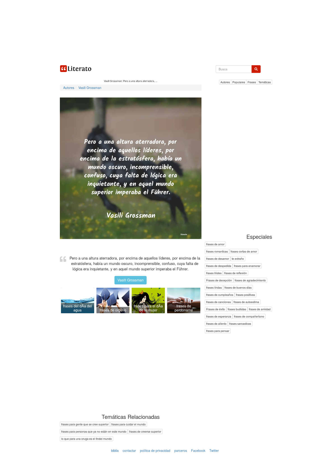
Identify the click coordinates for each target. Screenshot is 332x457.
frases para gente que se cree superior (85, 424)
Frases (252, 82)
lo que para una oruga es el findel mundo (86, 439)
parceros (180, 450)
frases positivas (245, 295)
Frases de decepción (219, 280)
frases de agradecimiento (250, 280)
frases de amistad (260, 309)
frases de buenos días (238, 288)
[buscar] (256, 69)
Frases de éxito (215, 309)
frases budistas (237, 309)
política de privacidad (155, 450)
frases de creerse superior (145, 431)
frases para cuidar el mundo (128, 424)
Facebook (198, 450)
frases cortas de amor (244, 251)
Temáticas (264, 82)
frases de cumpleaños (219, 295)
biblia (115, 450)
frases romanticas (217, 251)
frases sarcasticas (240, 324)
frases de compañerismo (249, 316)
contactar (129, 450)
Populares (238, 82)
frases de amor (215, 244)
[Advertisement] (166, 31)
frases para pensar (217, 331)
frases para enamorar (247, 266)
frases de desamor (217, 259)
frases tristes (214, 273)
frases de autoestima (246, 302)
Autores (225, 82)
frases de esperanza (218, 316)
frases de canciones (218, 302)
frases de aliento (216, 324)
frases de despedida (218, 266)
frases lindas (214, 288)
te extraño (238, 259)
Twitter (214, 450)
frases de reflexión (235, 273)
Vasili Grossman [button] (130, 280)
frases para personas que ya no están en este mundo (93, 431)
